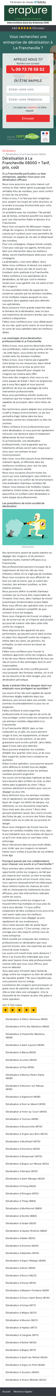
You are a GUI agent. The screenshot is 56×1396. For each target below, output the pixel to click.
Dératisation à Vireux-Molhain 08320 (26, 1379)
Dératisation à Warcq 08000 (21, 1052)
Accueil (6, 1391)
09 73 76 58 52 (29, 69)
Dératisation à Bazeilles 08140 (22, 1253)
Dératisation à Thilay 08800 (21, 1201)
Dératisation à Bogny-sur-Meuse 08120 (27, 1163)
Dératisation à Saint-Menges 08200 (25, 1178)
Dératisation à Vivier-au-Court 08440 (26, 1111)
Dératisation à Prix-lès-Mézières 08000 (27, 1026)
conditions (32, 107)
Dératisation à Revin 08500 (20, 1267)
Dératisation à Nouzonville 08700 (24, 1126)
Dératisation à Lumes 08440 (21, 1059)
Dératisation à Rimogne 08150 (22, 1193)
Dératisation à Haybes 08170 (21, 1327)
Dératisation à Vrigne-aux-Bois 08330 (27, 1133)
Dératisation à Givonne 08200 (22, 1245)
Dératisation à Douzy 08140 (21, 1282)
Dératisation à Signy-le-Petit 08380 (25, 1364)
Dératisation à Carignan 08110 (22, 1335)
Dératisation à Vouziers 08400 (22, 1372)
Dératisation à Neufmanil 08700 (23, 1141)
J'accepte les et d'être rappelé (30, 109)
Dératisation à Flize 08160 (20, 1067)
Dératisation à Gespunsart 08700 (24, 1156)
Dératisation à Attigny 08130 (21, 1312)
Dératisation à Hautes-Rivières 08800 (26, 1230)
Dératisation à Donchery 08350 (23, 1148)
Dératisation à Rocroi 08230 (21, 1275)
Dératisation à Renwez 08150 (22, 1171)
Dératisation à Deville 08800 (21, 1215)
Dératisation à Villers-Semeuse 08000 (27, 1019)
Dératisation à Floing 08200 (21, 1186)
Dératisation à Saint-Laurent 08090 (25, 1045)
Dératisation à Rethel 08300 (21, 1342)
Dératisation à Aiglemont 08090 (23, 1096)
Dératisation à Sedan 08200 (21, 1223)
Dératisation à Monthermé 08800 (24, 1208)
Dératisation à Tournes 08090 (22, 1119)
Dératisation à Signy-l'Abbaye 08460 (26, 1260)
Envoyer (28, 118)
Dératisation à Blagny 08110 (21, 1349)
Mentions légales (23, 1391)
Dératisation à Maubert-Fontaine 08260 (27, 1290)
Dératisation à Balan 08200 (20, 1238)
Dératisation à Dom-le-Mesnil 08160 (25, 1104)
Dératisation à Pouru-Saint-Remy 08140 (28, 1297)
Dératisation (9, 150)
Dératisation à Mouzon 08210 (22, 1320)
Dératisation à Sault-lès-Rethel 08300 (26, 1357)
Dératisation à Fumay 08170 (21, 1305)
